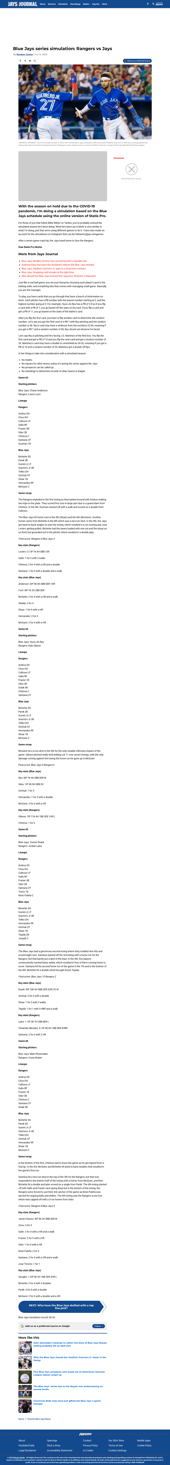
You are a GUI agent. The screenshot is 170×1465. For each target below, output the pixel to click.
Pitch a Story (53, 1445)
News (42, 4)
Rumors (52, 4)
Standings (75, 4)
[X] (153, 4)
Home (21, 1419)
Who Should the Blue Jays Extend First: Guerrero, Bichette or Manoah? (59, 276)
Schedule (63, 4)
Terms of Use (115, 1445)
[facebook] (147, 4)
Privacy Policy (90, 1445)
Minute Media (19, 1458)
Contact (87, 1440)
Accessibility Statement (59, 1450)
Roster (86, 4)
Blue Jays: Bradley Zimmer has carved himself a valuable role (54, 261)
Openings (52, 1440)
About (22, 1440)
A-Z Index (88, 1450)
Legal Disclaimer (27, 1450)
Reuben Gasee (25, 54)
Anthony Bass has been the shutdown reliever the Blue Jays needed (58, 264)
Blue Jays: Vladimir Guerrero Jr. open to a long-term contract (54, 268)
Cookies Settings (117, 1450)
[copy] (35, 61)
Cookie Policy (144, 1445)
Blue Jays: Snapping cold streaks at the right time (48, 272)
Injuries (95, 4)
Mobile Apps (144, 1440)
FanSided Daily (26, 1445)
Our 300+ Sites (116, 1440)
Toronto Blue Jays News (39, 1419)
